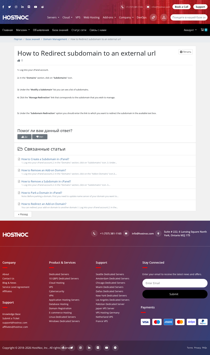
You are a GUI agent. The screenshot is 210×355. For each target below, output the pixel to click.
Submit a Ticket (10, 318)
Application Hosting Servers (64, 299)
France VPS (102, 321)
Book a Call (181, 6)
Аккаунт (189, 30)
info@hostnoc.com (161, 6)
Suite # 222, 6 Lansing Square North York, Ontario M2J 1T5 (185, 233)
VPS (78, 17)
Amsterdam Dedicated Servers (112, 278)
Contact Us (8, 278)
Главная (7, 30)
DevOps (142, 17)
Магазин (22, 30)
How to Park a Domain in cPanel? (69, 194)
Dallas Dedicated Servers (109, 291)
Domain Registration (60, 308)
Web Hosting (92, 17)
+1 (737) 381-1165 (134, 6)
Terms (190, 347)
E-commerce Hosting (60, 312)
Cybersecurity (56, 291)
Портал (18, 39)
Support (200, 6)
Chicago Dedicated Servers (110, 282)
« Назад (23, 214)
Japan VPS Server (105, 308)
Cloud (66, 17)
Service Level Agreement (15, 287)
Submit (174, 294)
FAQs (204, 347)
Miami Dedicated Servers (109, 287)
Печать (186, 51)
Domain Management (55, 39)
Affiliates (7, 291)
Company (125, 17)
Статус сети (79, 30)
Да (25, 136)
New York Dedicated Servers (111, 295)
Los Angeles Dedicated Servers (112, 299)
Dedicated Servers (59, 274)
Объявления (41, 30)
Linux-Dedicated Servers (62, 316)
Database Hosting (58, 304)
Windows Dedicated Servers (64, 321)
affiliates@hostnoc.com (15, 326)
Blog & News (9, 282)
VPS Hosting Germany (107, 312)
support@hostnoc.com (14, 322)
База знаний (60, 30)
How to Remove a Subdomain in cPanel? (65, 183)
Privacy (197, 347)
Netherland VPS (104, 316)
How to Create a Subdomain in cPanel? (69, 160)
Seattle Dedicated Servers (110, 274)
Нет (41, 136)
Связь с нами (98, 30)
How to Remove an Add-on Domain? (69, 171)
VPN (51, 295)
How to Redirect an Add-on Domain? (69, 205)
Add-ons (108, 17)
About (5, 274)
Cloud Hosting (56, 282)
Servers (52, 17)
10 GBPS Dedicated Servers (64, 278)
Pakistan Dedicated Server (110, 304)
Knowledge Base (11, 314)
